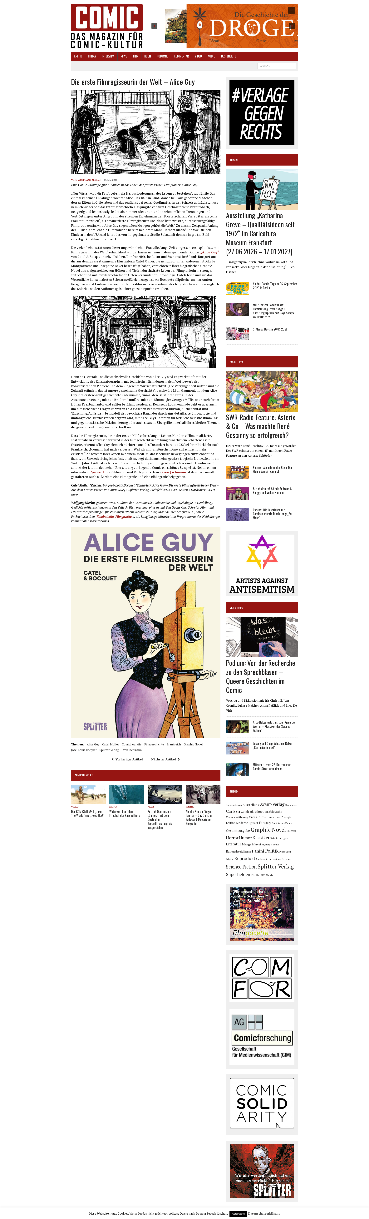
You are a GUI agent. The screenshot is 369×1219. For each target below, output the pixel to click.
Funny (288, 822)
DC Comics (269, 817)
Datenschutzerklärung (264, 1213)
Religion (229, 859)
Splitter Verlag (109, 750)
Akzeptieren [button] (238, 1213)
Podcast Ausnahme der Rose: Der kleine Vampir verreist (272, 469)
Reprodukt (244, 858)
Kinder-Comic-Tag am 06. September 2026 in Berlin (275, 285)
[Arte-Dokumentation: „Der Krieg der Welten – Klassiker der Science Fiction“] (237, 731)
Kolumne (162, 56)
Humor (245, 837)
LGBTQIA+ (283, 838)
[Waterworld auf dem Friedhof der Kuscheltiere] (126, 801)
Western (271, 875)
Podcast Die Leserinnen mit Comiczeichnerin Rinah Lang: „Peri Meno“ (273, 514)
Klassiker (261, 837)
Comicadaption (251, 811)
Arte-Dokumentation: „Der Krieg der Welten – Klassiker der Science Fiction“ (274, 726)
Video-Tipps (236, 607)
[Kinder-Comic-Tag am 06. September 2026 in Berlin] (237, 292)
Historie (291, 831)
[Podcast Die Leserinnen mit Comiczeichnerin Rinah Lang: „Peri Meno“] (237, 518)
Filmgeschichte (154, 744)
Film (135, 56)
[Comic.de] (107, 26)
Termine (234, 160)
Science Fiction (241, 867)
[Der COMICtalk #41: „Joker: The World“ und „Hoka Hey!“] (88, 801)
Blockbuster (291, 804)
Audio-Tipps (236, 362)
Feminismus (278, 822)
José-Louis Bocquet (84, 750)
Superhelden (238, 874)
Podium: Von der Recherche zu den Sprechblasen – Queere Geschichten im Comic (260, 676)
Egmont (253, 823)
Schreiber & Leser (280, 859)
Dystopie (286, 817)
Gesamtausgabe (238, 830)
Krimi (273, 838)
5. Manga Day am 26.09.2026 (270, 329)
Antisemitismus (234, 805)
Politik (272, 851)
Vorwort (97, 472)
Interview (108, 56)
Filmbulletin (105, 516)
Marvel (256, 844)
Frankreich (174, 744)
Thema (92, 56)
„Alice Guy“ (209, 252)
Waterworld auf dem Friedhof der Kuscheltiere (124, 813)
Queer (288, 851)
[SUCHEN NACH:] (277, 65)
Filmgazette (123, 516)
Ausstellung (251, 805)
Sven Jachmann (173, 472)
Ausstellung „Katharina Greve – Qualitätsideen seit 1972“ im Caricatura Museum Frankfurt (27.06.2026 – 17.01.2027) (260, 233)
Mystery (266, 844)
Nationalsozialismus (238, 851)
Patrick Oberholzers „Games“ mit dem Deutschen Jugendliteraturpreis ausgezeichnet (160, 819)
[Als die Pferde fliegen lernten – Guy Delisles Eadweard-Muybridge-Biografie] (203, 801)
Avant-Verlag (272, 804)
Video (198, 56)
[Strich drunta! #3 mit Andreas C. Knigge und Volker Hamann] (237, 497)
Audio (211, 56)
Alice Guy (93, 744)
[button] (223, 26)
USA (263, 875)
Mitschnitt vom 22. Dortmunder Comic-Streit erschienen (272, 766)
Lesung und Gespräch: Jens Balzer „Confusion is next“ (273, 745)
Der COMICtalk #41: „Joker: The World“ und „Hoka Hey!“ (87, 813)
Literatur (233, 844)
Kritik (78, 56)
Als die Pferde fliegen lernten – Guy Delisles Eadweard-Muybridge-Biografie (199, 817)
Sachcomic (262, 859)
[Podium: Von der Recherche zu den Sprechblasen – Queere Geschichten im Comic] (262, 655)
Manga (246, 844)
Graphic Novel (193, 744)
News (124, 56)
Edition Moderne (237, 823)
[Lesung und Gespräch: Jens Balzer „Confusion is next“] (237, 752)
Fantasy (265, 822)
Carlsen (233, 811)
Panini (258, 851)
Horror (232, 837)
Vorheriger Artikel (129, 759)
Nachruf (275, 844)
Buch (147, 56)
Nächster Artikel (163, 759)
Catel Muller (110, 744)
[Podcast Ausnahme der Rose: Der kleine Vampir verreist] (237, 476)
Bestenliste (228, 56)
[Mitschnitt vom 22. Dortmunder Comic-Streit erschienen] (237, 773)
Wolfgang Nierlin (89, 179)
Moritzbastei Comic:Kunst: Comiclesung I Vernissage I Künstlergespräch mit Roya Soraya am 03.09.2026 (273, 311)
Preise (282, 851)
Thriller (256, 875)
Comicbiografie (131, 744)
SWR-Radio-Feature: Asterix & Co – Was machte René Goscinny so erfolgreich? (260, 426)
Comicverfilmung (237, 817)
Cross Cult (256, 817)
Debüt (278, 817)
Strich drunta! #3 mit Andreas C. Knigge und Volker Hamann (272, 490)
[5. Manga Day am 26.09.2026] (237, 338)
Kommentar (181, 56)
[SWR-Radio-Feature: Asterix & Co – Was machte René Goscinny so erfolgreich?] (262, 409)
